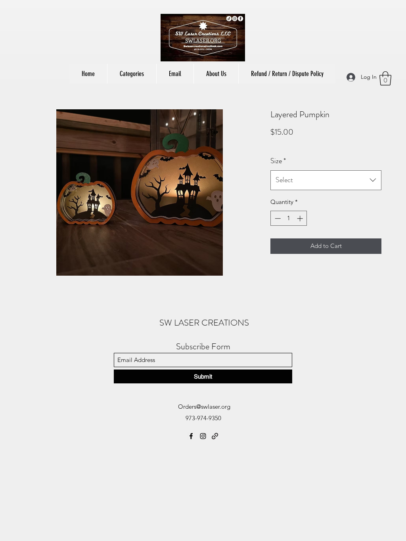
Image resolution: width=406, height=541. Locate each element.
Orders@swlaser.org (204, 406)
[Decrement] (277, 218)
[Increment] (300, 218)
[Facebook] (191, 436)
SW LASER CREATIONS (204, 322)
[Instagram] (203, 436)
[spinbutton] (288, 218)
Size (278, 161)
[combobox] (325, 180)
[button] (131, 74)
